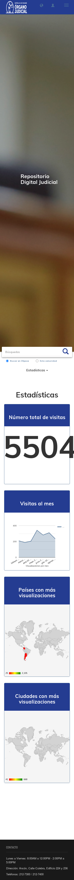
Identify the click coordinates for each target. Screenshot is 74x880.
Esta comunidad (48, 361)
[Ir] (65, 352)
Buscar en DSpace (19, 361)
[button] (41, 5)
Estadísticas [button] (36, 370)
